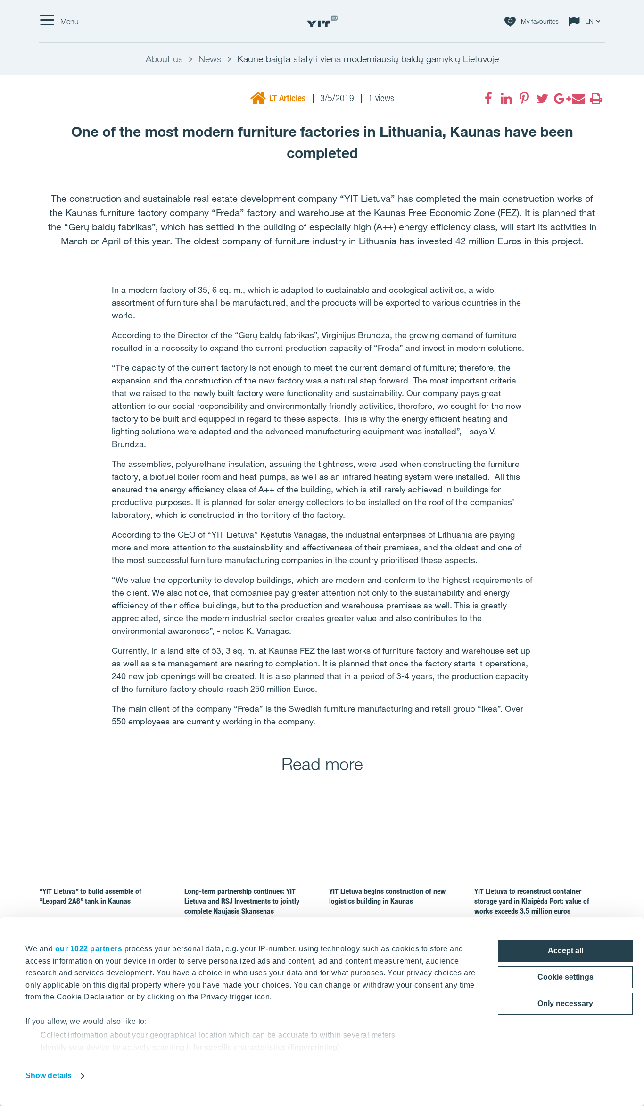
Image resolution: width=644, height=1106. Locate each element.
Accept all (565, 951)
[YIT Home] (322, 21)
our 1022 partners (89, 949)
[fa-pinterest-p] (524, 98)
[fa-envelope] (578, 98)
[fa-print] (596, 98)
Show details (48, 1076)
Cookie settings (565, 977)
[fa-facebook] (488, 98)
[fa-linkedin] (506, 98)
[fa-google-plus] (560, 98)
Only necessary (565, 1003)
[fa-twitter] (542, 98)
